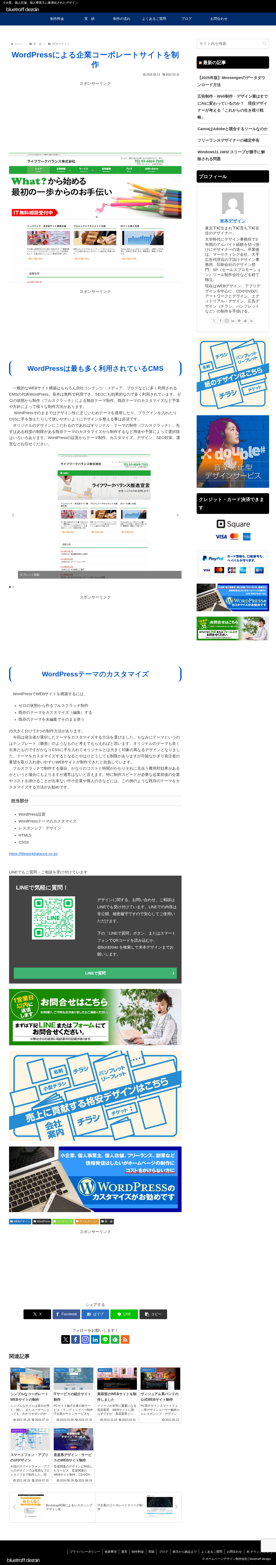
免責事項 (111, 1551)
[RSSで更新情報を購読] (125, 1339)
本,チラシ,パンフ (257, 1551)
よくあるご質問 (211, 1551)
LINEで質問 (95, 973)
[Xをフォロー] (65, 1339)
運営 (124, 1551)
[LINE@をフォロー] (105, 1339)
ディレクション (89, 1221)
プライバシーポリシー (85, 1551)
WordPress (43, 1221)
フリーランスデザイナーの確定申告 (229, 140)
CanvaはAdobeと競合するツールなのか (233, 129)
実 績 (109, 1221)
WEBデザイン (22, 1221)
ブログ (163, 1551)
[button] (178, 515)
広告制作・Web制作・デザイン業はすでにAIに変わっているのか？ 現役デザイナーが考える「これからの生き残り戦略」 (233, 106)
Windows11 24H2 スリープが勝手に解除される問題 (231, 155)
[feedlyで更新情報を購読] (115, 1339)
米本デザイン (233, 220)
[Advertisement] (95, 117)
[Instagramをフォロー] (85, 1339)
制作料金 (138, 1551)
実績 (151, 1551)
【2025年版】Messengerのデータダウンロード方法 (231, 81)
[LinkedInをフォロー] (95, 1339)
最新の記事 (214, 62)
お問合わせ (234, 1551)
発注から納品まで (184, 1551)
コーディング (64, 1221)
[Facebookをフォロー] (75, 1339)
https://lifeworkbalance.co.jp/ (33, 854)
